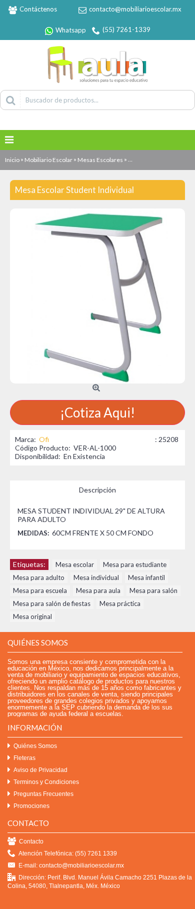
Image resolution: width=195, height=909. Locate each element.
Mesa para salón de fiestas (51, 604)
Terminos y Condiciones (46, 782)
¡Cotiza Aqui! (97, 412)
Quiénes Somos (35, 746)
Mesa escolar (75, 564)
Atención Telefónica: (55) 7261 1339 (67, 853)
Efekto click (16, 905)
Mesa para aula (98, 590)
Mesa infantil (146, 578)
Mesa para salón (154, 590)
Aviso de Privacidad (41, 770)
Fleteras (25, 758)
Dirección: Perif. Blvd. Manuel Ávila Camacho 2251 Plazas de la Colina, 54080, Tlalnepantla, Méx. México (100, 882)
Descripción (97, 490)
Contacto (31, 841)
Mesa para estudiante (134, 564)
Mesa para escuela (40, 590)
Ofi (44, 439)
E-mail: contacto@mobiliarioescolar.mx (71, 865)
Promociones (32, 806)
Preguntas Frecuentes (44, 794)
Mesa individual (96, 578)
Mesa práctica (120, 604)
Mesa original (32, 616)
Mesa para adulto (38, 578)
